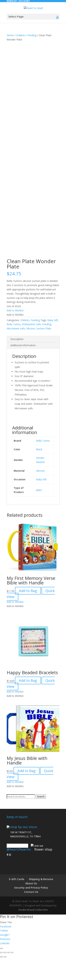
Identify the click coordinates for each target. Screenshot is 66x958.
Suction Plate (43, 328)
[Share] (8, 952)
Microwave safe (16, 328)
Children (20, 35)
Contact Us (31, 891)
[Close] (1, 948)
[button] (15, 310)
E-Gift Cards (16, 879)
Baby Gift (52, 320)
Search (41, 796)
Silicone (30, 328)
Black (39, 449)
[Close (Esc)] (12, 952)
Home (10, 35)
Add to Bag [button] (28, 590)
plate (39, 490)
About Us (31, 883)
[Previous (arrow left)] (1, 956)
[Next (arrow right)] (5, 956)
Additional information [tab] (23, 345)
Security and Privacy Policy (31, 887)
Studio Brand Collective (33, 909)
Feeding (31, 35)
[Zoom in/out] (1, 952)
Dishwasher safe (31, 324)
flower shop (43, 849)
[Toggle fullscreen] (5, 952)
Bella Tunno (13, 324)
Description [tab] (16, 339)
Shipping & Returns (41, 879)
